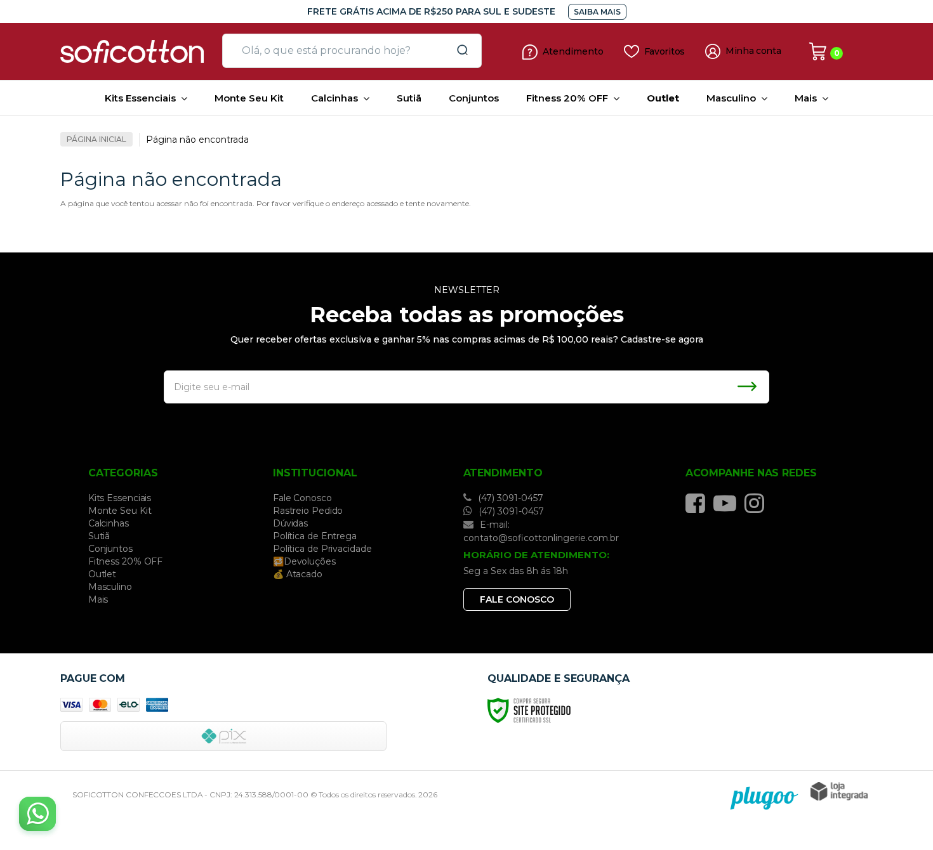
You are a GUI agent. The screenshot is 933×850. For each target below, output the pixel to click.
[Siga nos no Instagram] (757, 503)
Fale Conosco (302, 498)
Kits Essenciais (120, 498)
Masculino (110, 586)
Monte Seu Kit (120, 510)
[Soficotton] (136, 51)
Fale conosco (517, 599)
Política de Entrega (315, 536)
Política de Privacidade (322, 548)
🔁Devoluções (304, 561)
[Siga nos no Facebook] (698, 503)
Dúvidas (290, 523)
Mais (98, 599)
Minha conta (753, 51)
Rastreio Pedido (308, 510)
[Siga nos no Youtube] (728, 503)
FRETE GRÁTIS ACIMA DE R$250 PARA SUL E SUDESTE (431, 11)
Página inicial (96, 139)
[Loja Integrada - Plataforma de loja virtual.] (839, 791)
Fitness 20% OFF (125, 561)
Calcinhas (108, 523)
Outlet (102, 574)
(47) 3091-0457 (509, 498)
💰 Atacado (297, 574)
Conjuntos (110, 548)
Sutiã (99, 536)
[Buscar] (458, 51)
